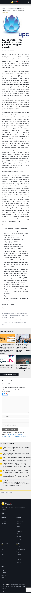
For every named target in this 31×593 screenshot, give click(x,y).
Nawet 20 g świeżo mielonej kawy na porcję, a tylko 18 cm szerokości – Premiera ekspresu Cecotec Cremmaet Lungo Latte (16, 449)
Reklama (18, 562)
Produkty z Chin (20, 539)
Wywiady (18, 554)
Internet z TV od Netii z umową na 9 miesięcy (6, 366)
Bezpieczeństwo (6, 570)
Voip (27, 315)
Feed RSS (4, 588)
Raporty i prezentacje (11, 315)
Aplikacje (4, 575)
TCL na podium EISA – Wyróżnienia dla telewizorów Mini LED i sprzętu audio (16, 454)
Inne (3, 566)
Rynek (18, 315)
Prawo (18, 557)
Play (3, 549)
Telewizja (23, 315)
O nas (3, 586)
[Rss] (3, 513)
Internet (12, 8)
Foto (3, 577)
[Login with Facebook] (3, 394)
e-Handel (18, 559)
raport (9, 317)
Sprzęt (18, 517)
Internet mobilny (12, 313)
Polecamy (4, 523)
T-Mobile (4, 552)
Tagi (24, 586)
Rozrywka (4, 572)
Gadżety (18, 536)
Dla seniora (19, 528)
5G (2, 557)
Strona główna (5, 8)
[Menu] (2, 2)
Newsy (4, 315)
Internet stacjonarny (22, 313)
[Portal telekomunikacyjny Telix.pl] (15, 2)
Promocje (4, 521)
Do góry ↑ (4, 591)
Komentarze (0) (6, 383)
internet (6, 317)
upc (13, 317)
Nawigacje (19, 531)
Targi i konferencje (21, 552)
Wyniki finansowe (20, 549)
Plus (3, 554)
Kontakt (7, 586)
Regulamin (18, 586)
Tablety (18, 526)
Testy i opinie (19, 521)
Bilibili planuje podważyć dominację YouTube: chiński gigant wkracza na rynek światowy (23, 368)
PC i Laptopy (19, 533)
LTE (2, 559)
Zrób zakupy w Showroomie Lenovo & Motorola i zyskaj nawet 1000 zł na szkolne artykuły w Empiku (16, 471)
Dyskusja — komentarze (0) (9, 374)
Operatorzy (5, 543)
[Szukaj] (28, 2)
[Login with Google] (6, 394)
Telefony (18, 523)
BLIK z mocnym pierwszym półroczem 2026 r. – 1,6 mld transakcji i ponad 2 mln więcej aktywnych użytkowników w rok (16, 476)
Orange (3, 546)
